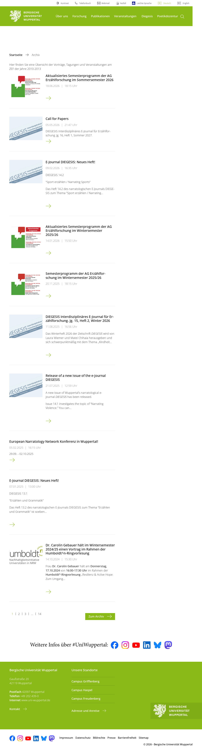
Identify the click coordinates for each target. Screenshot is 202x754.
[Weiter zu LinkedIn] (147, 645)
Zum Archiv (97, 616)
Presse (111, 737)
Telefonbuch (85, 3)
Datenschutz (83, 737)
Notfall (123, 3)
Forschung (79, 16)
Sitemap (144, 737)
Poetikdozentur (167, 16)
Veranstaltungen (125, 16)
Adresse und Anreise (85, 711)
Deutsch (167, 3)
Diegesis (147, 16)
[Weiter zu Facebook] (114, 645)
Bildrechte (99, 737)
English (186, 3)
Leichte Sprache (144, 3)
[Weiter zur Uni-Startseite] (31, 16)
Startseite (16, 55)
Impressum (66, 737)
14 (39, 614)
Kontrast (64, 3)
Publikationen (100, 16)
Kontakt (15, 709)
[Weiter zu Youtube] (136, 645)
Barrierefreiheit (127, 737)
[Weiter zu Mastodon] (168, 645)
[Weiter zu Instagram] (125, 645)
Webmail (105, 3)
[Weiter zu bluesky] (157, 645)
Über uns (62, 16)
